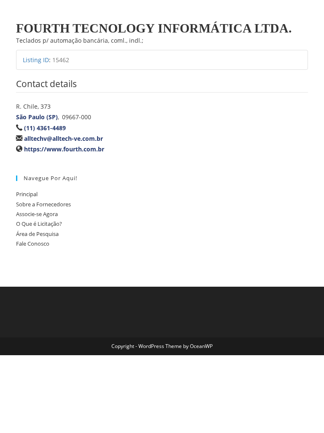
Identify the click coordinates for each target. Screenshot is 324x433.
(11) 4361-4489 (45, 128)
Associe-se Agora (37, 214)
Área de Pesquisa (37, 234)
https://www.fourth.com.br (64, 149)
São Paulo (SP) (37, 117)
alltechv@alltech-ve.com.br (63, 138)
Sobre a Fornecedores (43, 204)
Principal (27, 194)
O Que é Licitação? (39, 223)
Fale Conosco (32, 243)
